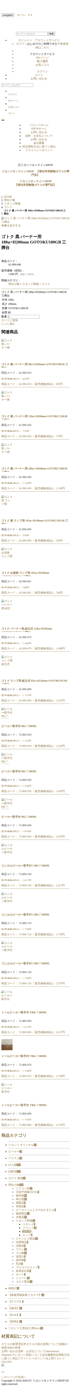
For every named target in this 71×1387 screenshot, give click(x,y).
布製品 (21, 1206)
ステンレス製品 (27, 1238)
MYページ (42, 57)
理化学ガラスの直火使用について (38, 1344)
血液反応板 (23, 1270)
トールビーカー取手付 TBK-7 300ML (24, 1056)
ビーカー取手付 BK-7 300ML (19, 771)
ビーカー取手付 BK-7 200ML (19, 726)
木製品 (21, 1217)
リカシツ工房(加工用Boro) (25, 1328)
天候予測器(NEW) (27, 1192)
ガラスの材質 (9, 1344)
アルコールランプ (27, 1267)
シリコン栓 (24, 1188)
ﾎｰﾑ (28, 14)
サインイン (39, 40)
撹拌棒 (21, 1260)
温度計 (21, 1256)
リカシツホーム (39, 125)
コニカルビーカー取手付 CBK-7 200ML (25, 865)
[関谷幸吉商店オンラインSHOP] (2, 1365)
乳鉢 (19, 1263)
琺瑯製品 (22, 1242)
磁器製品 (23, 1213)
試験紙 (21, 1245)
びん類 (14, 1164)
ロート (21, 1274)
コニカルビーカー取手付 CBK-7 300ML (25, 914)
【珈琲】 (15, 1308)
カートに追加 (9, 320)
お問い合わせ (39, 78)
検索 (51, 33)
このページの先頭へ (13, 1377)
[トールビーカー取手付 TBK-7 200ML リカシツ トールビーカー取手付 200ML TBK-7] (7, 1005)
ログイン (21, 43)
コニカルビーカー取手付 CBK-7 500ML (25, 963)
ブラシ (21, 1249)
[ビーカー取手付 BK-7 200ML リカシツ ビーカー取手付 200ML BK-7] (7, 719)
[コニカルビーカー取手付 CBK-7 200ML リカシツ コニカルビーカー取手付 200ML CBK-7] (7, 858)
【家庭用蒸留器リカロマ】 (26, 1294)
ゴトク (46, 284)
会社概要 (38, 143)
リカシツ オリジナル (22, 1144)
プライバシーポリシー (39, 150)
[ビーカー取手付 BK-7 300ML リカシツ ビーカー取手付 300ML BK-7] (7, 764)
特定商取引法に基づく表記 (38, 146)
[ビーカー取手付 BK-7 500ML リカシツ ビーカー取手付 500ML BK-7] (7, 809)
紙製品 (21, 1202)
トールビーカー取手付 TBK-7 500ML (24, 1105)
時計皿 (21, 1199)
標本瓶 (21, 1195)
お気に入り (42, 64)
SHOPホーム (39, 128)
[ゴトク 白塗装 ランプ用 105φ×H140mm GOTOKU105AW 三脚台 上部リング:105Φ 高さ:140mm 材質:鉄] (7, 566)
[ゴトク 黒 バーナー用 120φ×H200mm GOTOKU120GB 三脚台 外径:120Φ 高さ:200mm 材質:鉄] (7, 409)
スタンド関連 (30, 284)
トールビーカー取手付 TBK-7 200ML (24, 1012)
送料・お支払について (39, 135)
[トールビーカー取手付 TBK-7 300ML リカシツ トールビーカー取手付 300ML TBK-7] (7, 1049)
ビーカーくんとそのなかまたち (36, 1209)
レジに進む (8, 323)
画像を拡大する (11, 225)
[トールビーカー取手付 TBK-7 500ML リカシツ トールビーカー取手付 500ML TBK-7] (7, 1098)
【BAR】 (14, 1314)
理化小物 (13, 284)
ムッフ (27, 1235)
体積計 (13, 1288)
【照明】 (15, 1321)
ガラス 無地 (17, 1178)
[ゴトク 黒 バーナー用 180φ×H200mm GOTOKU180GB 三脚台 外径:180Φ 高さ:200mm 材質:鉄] (7, 461)
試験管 (14, 1171)
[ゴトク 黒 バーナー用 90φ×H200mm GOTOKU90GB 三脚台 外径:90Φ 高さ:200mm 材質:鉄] (7, 357)
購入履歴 (42, 61)
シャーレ (23, 1278)
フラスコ (15, 1158)
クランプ (30, 1227)
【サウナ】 (15, 1301)
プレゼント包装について (27, 1354)
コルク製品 (24, 1281)
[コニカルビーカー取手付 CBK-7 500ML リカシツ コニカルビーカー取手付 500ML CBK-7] (7, 956)
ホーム (19, 14)
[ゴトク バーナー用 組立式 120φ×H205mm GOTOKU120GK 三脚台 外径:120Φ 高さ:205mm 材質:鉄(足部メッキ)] (7, 621)
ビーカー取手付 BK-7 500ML (19, 816)
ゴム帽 (21, 1252)
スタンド (29, 1224)
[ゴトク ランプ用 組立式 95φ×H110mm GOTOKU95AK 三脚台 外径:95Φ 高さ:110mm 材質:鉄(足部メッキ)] (7, 673)
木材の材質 (14, 1347)
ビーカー (15, 1151)
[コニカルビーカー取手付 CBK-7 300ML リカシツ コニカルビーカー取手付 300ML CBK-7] (7, 907)
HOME (8, 196)
